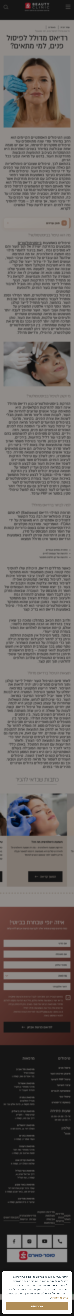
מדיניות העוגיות (59, 1297)
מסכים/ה (37, 1306)
